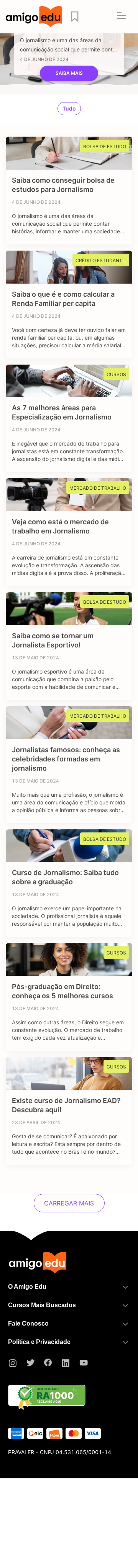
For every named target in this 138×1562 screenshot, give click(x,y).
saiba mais (69, 73)
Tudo (69, 108)
